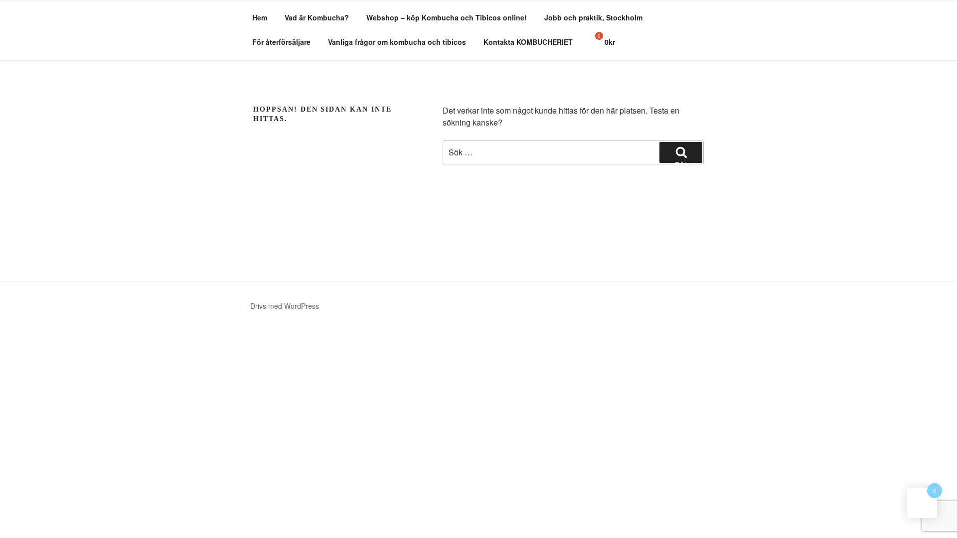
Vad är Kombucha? (317, 17)
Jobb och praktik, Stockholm (593, 17)
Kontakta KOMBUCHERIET (528, 42)
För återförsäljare (281, 42)
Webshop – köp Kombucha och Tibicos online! (446, 17)
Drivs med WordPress (284, 306)
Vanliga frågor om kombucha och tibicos (397, 42)
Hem (259, 17)
